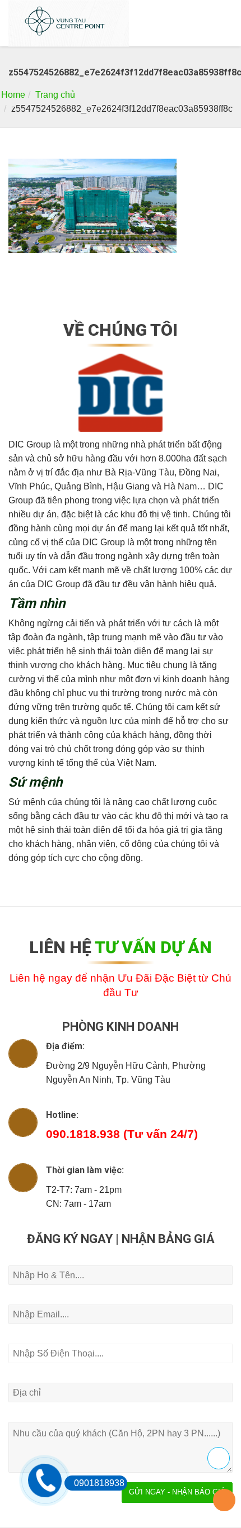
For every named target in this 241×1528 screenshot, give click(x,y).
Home (13, 94)
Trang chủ (55, 94)
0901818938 (99, 1483)
